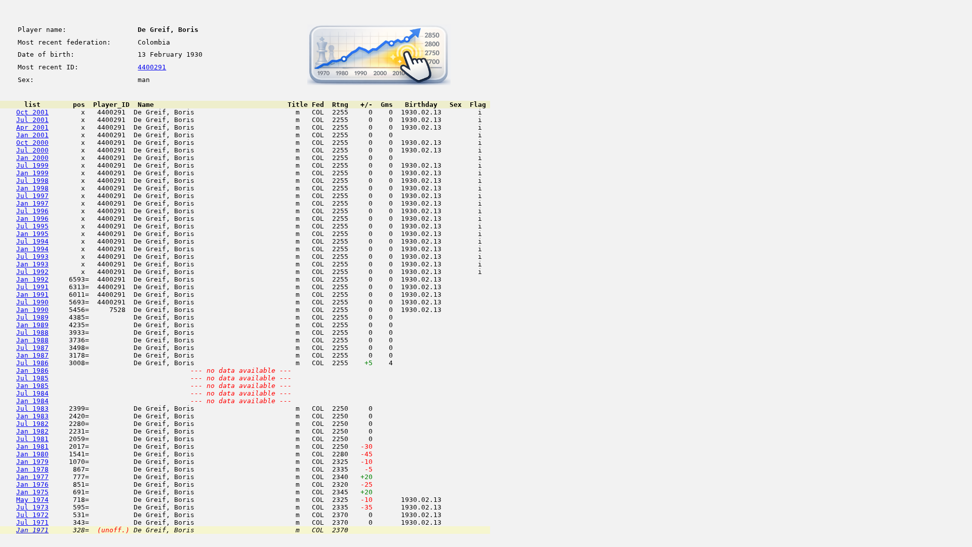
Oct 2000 (32, 142)
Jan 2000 (32, 158)
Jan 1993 (32, 264)
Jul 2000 (32, 150)
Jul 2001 (32, 120)
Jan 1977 (32, 477)
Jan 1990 (32, 310)
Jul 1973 (32, 507)
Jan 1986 (32, 370)
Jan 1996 (32, 218)
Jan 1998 (32, 188)
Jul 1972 (32, 515)
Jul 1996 (32, 211)
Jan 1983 (32, 416)
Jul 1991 (32, 287)
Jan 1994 (32, 249)
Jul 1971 (32, 522)
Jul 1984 (32, 393)
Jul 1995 (32, 226)
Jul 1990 (32, 302)
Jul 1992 (32, 272)
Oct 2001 (32, 112)
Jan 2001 (32, 135)
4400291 (152, 67)
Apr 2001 (32, 127)
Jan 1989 (32, 325)
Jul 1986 (32, 363)
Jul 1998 (32, 180)
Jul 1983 (32, 408)
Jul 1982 (32, 423)
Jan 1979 (32, 461)
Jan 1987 (32, 355)
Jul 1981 (32, 439)
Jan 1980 (32, 454)
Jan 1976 (32, 484)
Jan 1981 (32, 446)
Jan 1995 (32, 234)
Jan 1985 (32, 385)
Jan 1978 (32, 469)
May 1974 (32, 499)
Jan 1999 (32, 173)
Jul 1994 (32, 241)
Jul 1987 (32, 347)
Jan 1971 (32, 530)
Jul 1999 (32, 165)
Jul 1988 (32, 332)
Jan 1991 (32, 294)
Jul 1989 (32, 317)
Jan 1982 (32, 431)
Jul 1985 (32, 378)
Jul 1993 (32, 256)
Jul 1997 (32, 196)
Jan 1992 (32, 279)
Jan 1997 (32, 203)
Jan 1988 (32, 340)
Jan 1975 (32, 492)
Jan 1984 (32, 401)
